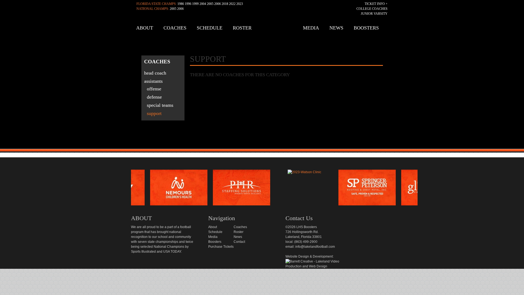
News (336, 27)
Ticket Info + (376, 4)
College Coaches (372, 9)
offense (154, 89)
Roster (242, 27)
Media (311, 27)
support (154, 113)
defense (154, 97)
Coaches (174, 27)
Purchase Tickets (221, 247)
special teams (160, 105)
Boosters (366, 27)
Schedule (209, 27)
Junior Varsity (374, 14)
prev (122, 189)
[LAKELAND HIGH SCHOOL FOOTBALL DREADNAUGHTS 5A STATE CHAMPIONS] (263, 29)
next (426, 189)
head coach (155, 73)
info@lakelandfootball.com (315, 247)
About (144, 27)
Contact (239, 242)
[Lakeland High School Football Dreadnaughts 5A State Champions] (266, 163)
